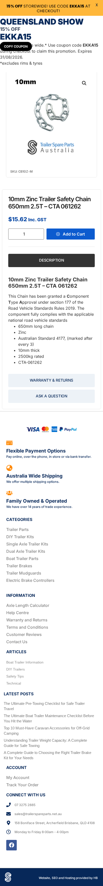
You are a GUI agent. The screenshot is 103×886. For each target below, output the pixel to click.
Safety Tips (15, 676)
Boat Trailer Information (25, 662)
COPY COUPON (16, 46)
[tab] (51, 260)
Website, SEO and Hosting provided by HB (68, 878)
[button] (84, 83)
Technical (13, 683)
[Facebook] (11, 845)
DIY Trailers (15, 669)
